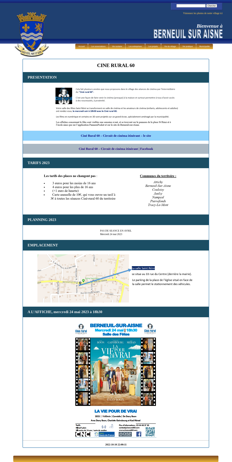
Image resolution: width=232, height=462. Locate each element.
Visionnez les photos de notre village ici (203, 13)
